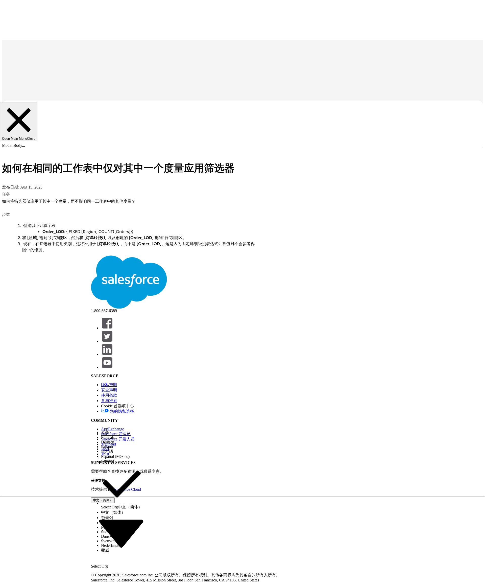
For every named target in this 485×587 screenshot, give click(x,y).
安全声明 (109, 390)
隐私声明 (109, 385)
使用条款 (109, 395)
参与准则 (109, 400)
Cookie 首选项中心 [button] (117, 406)
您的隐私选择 (122, 411)
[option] (121, 432)
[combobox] (121, 533)
